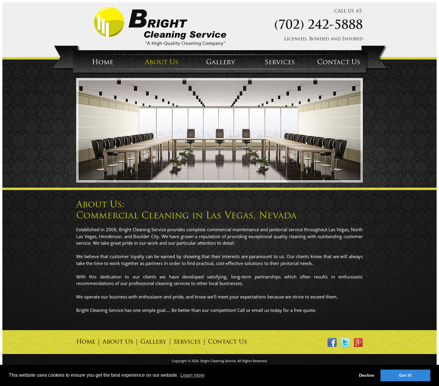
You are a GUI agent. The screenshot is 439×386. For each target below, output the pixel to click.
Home (102, 62)
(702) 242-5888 (318, 26)
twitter (345, 342)
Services (280, 62)
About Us (162, 62)
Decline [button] (366, 375)
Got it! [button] (405, 375)
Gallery (220, 62)
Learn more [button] (192, 375)
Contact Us (338, 62)
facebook (332, 342)
